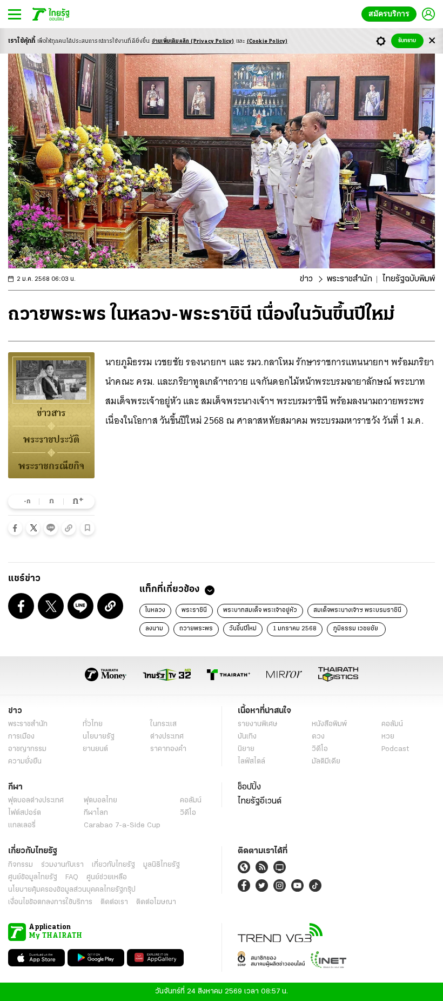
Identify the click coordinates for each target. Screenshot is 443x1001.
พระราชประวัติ (51, 439)
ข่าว (306, 279)
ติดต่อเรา (114, 902)
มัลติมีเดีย (326, 762)
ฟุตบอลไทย (100, 800)
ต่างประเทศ (167, 737)
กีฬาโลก (96, 813)
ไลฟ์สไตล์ (251, 762)
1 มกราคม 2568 (295, 628)
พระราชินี (194, 610)
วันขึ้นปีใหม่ (243, 628)
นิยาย (246, 749)
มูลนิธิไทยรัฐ (161, 865)
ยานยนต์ (95, 749)
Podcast (395, 749)
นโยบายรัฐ (99, 737)
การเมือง (21, 737)
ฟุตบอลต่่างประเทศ (36, 800)
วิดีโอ (320, 749)
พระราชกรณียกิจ (51, 466)
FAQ (71, 877)
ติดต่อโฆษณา (156, 902)
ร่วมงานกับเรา (62, 865)
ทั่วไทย (93, 724)
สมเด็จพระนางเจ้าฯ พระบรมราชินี (357, 610)
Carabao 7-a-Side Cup (122, 825)
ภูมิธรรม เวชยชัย (356, 628)
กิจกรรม (20, 865)
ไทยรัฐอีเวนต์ (259, 801)
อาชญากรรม (27, 749)
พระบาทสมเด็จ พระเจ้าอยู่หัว (260, 610)
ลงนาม (154, 628)
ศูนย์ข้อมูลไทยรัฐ (32, 877)
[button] (15, 528)
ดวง (318, 737)
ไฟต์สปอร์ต (24, 813)
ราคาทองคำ (168, 749)
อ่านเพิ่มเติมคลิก (193, 41)
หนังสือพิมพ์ (329, 724)
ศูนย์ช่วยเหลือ (106, 877)
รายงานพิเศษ (258, 724)
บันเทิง (247, 737)
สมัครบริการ (391, 14)
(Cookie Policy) (267, 41)
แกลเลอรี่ (22, 825)
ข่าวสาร (51, 413)
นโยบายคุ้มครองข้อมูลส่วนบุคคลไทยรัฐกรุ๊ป (72, 890)
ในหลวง (155, 610)
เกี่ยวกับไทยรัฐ (113, 865)
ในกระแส (163, 724)
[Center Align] (432, 41)
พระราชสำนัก (349, 279)
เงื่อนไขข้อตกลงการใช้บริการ (50, 902)
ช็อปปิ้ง (249, 787)
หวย (387, 737)
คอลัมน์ (392, 724)
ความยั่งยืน (25, 762)
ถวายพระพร (196, 628)
